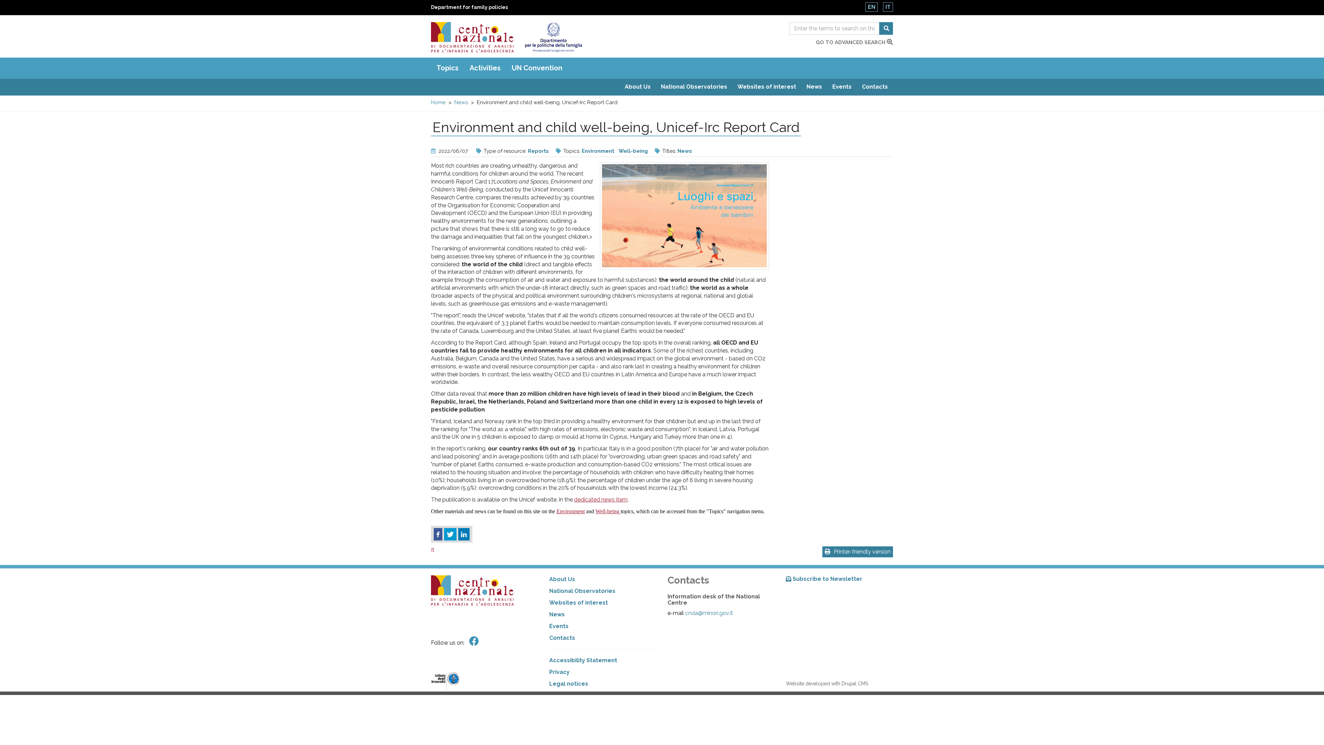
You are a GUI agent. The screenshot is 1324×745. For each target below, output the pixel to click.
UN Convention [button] (537, 68)
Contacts (875, 86)
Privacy (559, 672)
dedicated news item (601, 499)
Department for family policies (469, 7)
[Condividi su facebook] (438, 534)
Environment (598, 151)
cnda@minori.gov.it (709, 613)
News (814, 86)
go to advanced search (851, 42)
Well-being (633, 151)
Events (842, 86)
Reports (538, 151)
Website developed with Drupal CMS (827, 683)
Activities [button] (485, 68)
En (871, 7)
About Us (638, 86)
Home (438, 102)
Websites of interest (767, 86)
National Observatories (694, 86)
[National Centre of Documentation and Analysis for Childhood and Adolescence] (472, 37)
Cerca (886, 28)
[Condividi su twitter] (450, 534)
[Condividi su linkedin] (464, 534)
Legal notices (568, 684)
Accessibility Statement (583, 660)
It (888, 7)
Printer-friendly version (862, 551)
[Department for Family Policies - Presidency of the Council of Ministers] (553, 37)
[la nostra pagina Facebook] (474, 641)
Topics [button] (448, 68)
